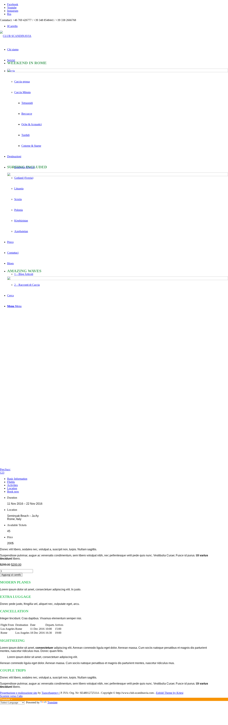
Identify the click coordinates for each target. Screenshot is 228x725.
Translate (52, 702)
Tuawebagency (50, 692)
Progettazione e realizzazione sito (18, 692)
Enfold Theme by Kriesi (169, 692)
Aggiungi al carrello (11, 574)
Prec (2, 469)
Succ (8, 469)
